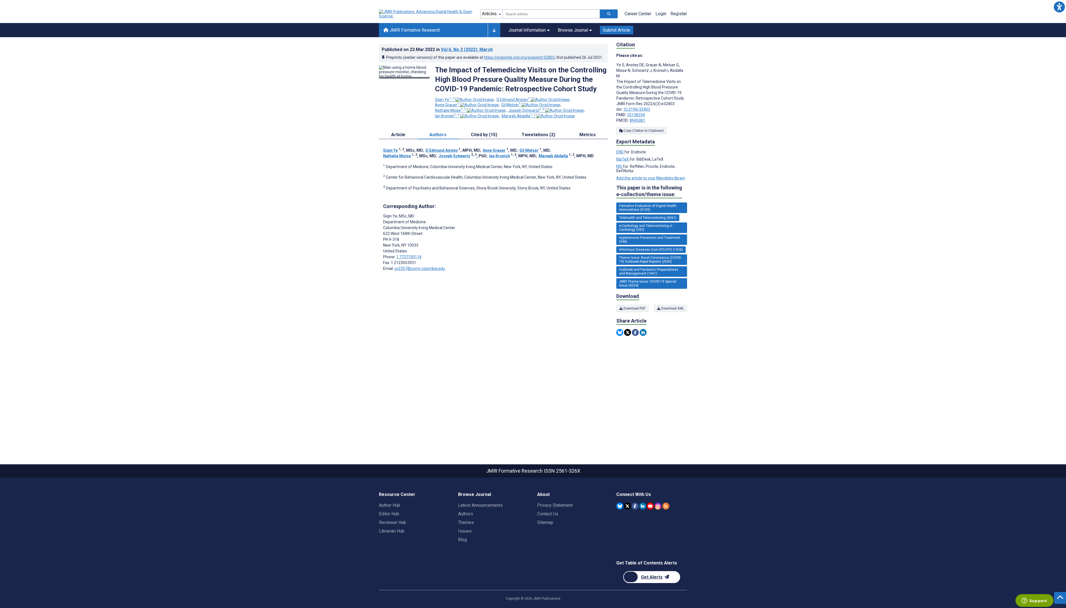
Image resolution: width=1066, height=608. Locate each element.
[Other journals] (494, 30)
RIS (619, 166)
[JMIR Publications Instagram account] (658, 506)
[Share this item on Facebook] (635, 332)
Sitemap (545, 522)
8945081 (637, 120)
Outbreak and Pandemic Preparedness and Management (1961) (648, 271)
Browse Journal (573, 30)
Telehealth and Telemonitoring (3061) (648, 218)
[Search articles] (609, 13)
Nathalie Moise (450, 110)
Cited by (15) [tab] (484, 134)
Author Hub (389, 505)
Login (660, 13)
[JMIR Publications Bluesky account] (619, 506)
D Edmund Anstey (513, 99)
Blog (462, 539)
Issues (465, 531)
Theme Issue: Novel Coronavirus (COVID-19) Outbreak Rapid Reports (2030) (650, 260)
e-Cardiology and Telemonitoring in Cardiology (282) (645, 228)
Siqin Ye (444, 99)
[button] (1059, 7)
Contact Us (547, 513)
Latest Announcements (480, 505)
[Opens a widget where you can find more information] (1034, 601)
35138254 (636, 115)
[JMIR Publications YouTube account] (650, 506)
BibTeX (623, 159)
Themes (466, 522)
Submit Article (616, 30)
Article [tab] (398, 134)
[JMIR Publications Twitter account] (627, 506)
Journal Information (527, 30)
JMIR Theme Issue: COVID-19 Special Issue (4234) (647, 283)
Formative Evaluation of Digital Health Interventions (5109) (648, 208)
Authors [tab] (437, 134)
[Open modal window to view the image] (404, 77)
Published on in (437, 49)
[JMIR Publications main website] (426, 13)
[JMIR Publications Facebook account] (635, 506)
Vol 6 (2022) (467, 49)
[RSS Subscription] (665, 506)
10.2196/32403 (636, 109)
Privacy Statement (555, 505)
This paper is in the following (649, 191)
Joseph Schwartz (526, 110)
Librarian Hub (391, 531)
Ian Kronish (447, 116)
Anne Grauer (447, 105)
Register (678, 13)
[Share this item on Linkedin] (643, 332)
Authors (465, 513)
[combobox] (551, 13)
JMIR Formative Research (414, 30)
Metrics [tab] (587, 134)
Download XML (672, 308)
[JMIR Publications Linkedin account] (642, 506)
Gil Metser (511, 105)
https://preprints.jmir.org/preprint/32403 (519, 57)
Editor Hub (389, 513)
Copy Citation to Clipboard (643, 131)
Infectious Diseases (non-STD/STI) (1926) (651, 250)
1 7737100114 (408, 257)
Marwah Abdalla (518, 116)
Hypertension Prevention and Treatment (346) (649, 240)
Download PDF (634, 308)
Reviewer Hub (392, 522)
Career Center (638, 13)
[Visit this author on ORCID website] (474, 99)
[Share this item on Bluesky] (619, 332)
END (620, 152)
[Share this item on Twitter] (627, 332)
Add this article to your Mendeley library (650, 178)
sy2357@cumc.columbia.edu (419, 268)
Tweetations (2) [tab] (538, 134)
